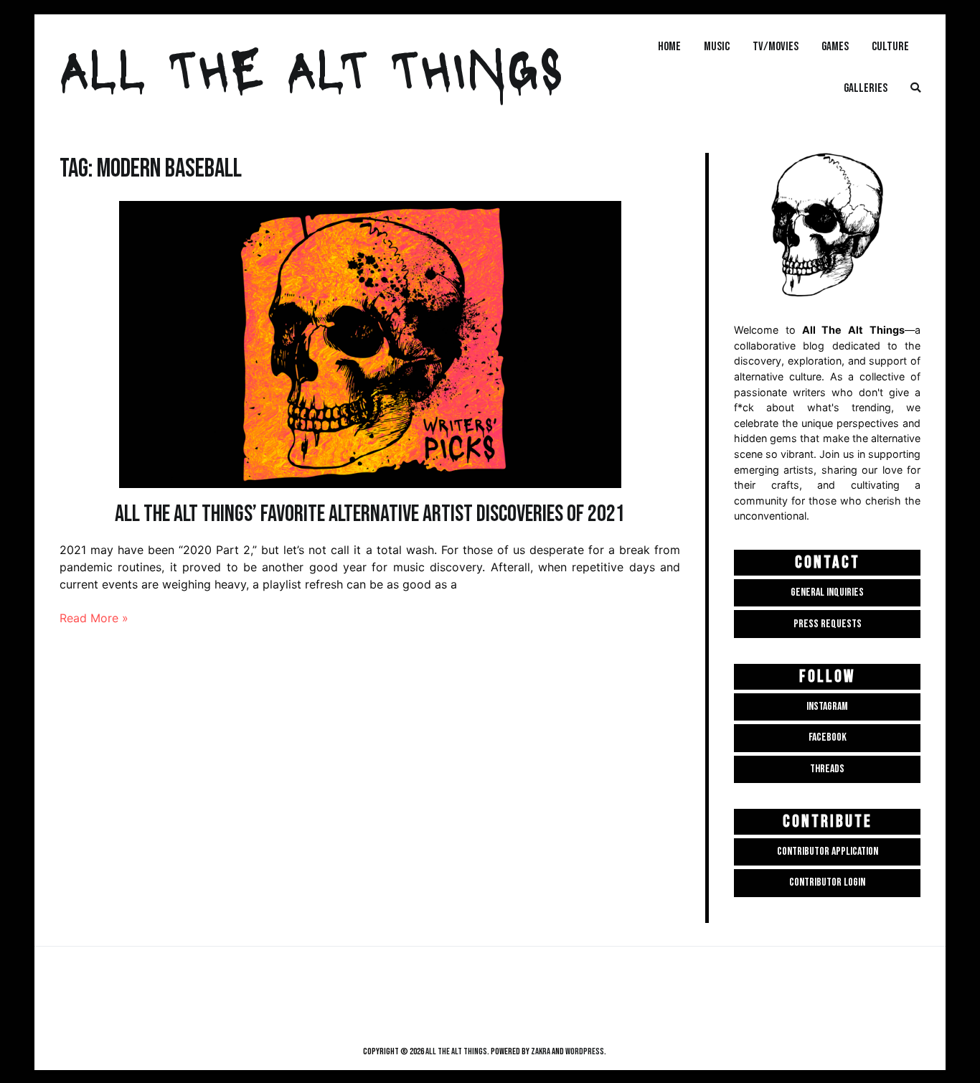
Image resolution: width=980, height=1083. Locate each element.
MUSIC (717, 46)
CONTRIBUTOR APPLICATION (827, 851)
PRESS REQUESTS (827, 624)
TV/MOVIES (775, 46)
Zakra (540, 1051)
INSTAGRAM (827, 706)
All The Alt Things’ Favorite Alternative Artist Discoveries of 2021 (370, 514)
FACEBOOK (828, 737)
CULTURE (890, 46)
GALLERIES (865, 87)
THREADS (827, 769)
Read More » (94, 618)
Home (669, 46)
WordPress (584, 1051)
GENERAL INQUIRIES (827, 592)
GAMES (835, 46)
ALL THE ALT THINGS (311, 66)
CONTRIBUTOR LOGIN (827, 882)
